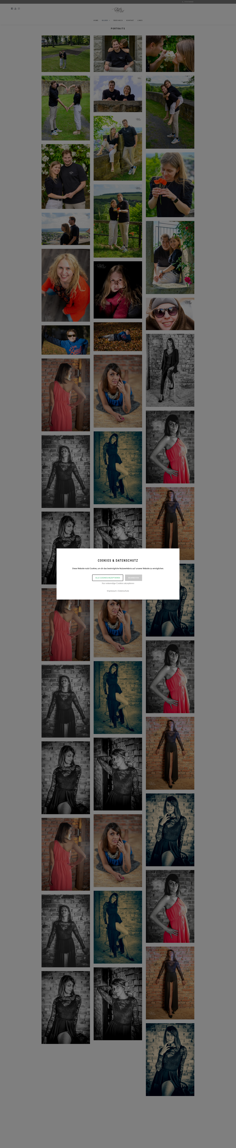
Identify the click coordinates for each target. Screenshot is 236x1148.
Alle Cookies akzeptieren (107, 578)
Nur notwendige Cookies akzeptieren (118, 583)
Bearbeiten (133, 578)
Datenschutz (123, 591)
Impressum (112, 591)
